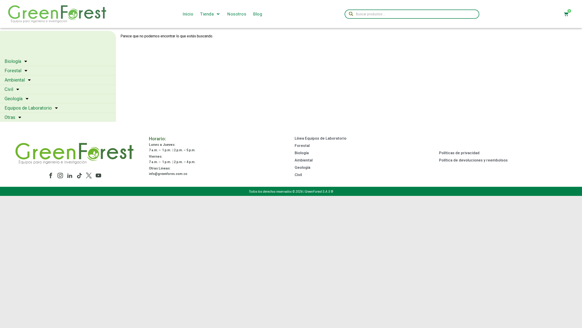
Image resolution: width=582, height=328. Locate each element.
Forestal (13, 70)
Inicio (188, 14)
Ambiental (15, 80)
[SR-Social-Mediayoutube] (98, 175)
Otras (10, 117)
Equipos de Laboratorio (28, 108)
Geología (14, 98)
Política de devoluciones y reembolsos (473, 160)
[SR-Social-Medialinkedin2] (70, 175)
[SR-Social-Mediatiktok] (79, 175)
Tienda (207, 14)
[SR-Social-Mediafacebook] (50, 175)
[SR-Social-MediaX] (89, 175)
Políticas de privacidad (459, 153)
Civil (9, 89)
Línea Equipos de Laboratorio (320, 138)
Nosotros (236, 14)
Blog (257, 14)
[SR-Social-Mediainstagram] (60, 175)
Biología (13, 61)
